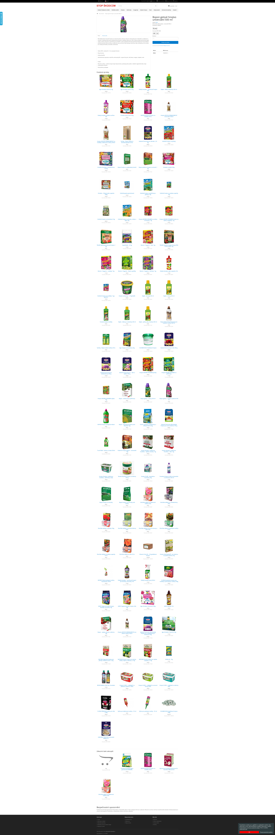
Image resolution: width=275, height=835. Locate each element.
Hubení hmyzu (143, 10)
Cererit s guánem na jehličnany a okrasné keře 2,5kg (148, 425)
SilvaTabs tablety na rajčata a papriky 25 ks (106, 555)
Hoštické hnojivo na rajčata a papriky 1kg (169, 193)
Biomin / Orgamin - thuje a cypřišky (127, 271)
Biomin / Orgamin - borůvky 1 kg (148, 271)
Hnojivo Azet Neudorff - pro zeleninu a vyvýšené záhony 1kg (169, 555)
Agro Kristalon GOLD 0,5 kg (106, 89)
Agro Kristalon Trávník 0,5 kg (169, 632)
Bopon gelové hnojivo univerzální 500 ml (113, 13)
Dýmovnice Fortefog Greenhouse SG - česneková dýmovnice (169, 769)
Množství (154, 36)
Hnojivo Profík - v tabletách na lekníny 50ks (169, 686)
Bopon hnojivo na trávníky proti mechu (127, 503)
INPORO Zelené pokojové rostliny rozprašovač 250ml (106, 581)
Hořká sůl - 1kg (169, 659)
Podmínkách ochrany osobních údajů (250, 828)
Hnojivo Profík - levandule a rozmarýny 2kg (148, 477)
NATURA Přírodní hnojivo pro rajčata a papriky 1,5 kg (148, 660)
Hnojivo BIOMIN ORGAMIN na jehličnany (169, 373)
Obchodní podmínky (101, 822)
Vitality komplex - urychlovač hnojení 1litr (148, 90)
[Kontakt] (142, 1)
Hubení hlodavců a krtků (104, 10)
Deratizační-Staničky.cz (110, 831)
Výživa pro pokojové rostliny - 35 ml (148, 711)
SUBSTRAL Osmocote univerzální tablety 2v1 (106, 737)
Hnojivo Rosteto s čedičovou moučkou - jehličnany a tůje (106, 477)
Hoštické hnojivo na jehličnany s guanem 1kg (148, 193)
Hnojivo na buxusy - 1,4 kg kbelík (127, 296)
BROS (157, 22)
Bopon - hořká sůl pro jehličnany (127, 398)
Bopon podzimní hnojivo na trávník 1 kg (148, 168)
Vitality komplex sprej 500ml (148, 580)
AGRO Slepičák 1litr (169, 606)
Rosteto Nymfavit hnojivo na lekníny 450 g (127, 477)
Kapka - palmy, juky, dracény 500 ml (148, 322)
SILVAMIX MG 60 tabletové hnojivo (147, 348)
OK (249, 832)
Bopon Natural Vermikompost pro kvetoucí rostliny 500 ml (168, 322)
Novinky (155, 824)
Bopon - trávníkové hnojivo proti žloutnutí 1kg (127, 425)
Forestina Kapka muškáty (106, 322)
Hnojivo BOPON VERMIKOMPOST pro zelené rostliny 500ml (127, 632)
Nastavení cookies (101, 826)
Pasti (150, 10)
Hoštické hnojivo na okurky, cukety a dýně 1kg (127, 219)
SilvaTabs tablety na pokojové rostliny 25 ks (169, 529)
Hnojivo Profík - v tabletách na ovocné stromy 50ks (148, 686)
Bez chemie (101, 13)
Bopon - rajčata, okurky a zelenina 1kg (106, 632)
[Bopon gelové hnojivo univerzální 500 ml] (123, 24)
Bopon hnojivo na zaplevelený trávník (127, 167)
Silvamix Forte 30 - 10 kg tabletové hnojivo (148, 555)
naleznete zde (243, 829)
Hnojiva (123, 10)
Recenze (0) (104, 35)
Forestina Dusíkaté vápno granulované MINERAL (127, 769)
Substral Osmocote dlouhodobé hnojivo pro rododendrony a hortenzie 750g (148, 633)
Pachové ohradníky (166, 10)
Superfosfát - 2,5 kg (127, 245)
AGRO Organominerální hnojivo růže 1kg (127, 606)
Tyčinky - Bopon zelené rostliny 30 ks (106, 348)
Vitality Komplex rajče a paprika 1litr (169, 271)
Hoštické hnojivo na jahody (169, 141)
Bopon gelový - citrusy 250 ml (148, 398)
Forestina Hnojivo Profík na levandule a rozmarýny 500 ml (169, 477)
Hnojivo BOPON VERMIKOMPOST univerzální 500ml (169, 116)
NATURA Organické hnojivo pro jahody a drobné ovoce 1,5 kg (106, 660)
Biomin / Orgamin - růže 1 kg (148, 245)
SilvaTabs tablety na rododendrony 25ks (169, 503)
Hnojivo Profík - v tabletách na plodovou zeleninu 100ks (127, 686)
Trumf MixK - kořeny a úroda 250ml (106, 450)
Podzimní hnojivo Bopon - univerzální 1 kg (127, 451)
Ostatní (175, 10)
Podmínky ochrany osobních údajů (104, 824)
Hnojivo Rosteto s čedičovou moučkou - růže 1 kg (169, 451)
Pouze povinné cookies (266, 832)
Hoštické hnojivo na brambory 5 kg (106, 219)
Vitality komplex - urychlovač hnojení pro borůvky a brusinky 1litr (127, 581)
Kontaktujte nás (128, 819)
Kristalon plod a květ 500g (127, 115)
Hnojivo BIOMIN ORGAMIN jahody (148, 372)
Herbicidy (129, 10)
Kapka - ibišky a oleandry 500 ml (169, 89)
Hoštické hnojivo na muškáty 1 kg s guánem (106, 296)
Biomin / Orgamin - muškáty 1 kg (106, 271)
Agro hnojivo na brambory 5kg (127, 348)
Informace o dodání (101, 821)
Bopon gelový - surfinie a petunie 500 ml (169, 399)
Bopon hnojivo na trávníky (106, 502)
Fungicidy (135, 10)
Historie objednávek (157, 821)
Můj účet (155, 819)
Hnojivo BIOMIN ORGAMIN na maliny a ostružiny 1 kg (148, 219)
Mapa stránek (128, 822)
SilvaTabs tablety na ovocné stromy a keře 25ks (148, 529)
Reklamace (127, 821)
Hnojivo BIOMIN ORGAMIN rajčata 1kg (106, 399)
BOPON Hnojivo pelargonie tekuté (106, 424)
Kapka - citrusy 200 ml (168, 296)
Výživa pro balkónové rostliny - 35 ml (127, 711)
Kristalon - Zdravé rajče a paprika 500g (106, 193)
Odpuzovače (157, 10)
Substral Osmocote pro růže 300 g (168, 348)
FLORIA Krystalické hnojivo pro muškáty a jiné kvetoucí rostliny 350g (169, 581)
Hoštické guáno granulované (127, 193)
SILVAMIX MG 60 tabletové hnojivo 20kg (168, 712)
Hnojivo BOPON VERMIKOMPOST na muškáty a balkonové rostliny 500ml (106, 142)
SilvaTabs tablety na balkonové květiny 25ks (148, 503)
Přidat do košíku (165, 42)
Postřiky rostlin (115, 10)
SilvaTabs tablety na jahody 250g (106, 528)
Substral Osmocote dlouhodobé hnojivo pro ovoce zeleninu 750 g (169, 425)
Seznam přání (156, 822)
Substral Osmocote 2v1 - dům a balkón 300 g (127, 373)
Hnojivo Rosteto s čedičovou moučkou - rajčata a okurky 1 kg (148, 451)
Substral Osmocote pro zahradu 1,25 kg (148, 142)
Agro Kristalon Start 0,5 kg (127, 89)
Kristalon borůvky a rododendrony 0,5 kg (106, 168)
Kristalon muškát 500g (168, 167)
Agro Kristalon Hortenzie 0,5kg (147, 606)
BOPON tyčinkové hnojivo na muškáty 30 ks (148, 116)
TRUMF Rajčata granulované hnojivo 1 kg (106, 245)
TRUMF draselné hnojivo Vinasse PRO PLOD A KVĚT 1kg (169, 245)
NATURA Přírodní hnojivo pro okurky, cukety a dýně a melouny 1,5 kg (127, 660)
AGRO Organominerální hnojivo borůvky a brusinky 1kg (106, 606)
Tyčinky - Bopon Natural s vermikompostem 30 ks (127, 142)
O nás (99, 819)
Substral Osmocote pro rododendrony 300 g (106, 373)
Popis (99, 35)
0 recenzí (161, 45)
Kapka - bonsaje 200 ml (148, 296)
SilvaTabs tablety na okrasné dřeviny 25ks (127, 529)
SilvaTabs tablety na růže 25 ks (127, 554)
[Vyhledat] (155, 5)
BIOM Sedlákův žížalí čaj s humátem (106, 685)
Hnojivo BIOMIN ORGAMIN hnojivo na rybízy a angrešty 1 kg (169, 219)
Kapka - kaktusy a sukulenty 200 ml (127, 322)
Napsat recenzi (167, 45)
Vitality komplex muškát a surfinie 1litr (106, 116)
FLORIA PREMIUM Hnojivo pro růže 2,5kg (106, 712)
